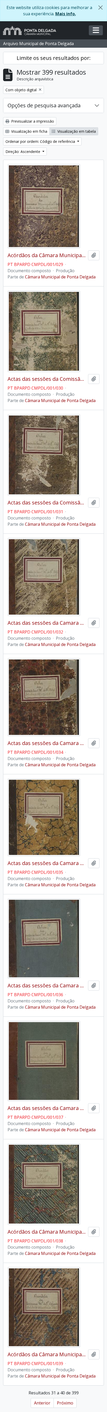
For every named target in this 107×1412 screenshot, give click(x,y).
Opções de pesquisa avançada (44, 105)
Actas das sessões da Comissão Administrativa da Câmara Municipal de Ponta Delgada (47, 379)
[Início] (31, 30)
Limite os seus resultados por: (54, 57)
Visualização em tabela (76, 131)
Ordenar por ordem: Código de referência (40, 141)
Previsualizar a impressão (32, 121)
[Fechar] (100, 7)
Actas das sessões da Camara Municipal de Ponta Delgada (47, 623)
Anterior (42, 1403)
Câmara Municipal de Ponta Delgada (60, 277)
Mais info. (65, 14)
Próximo (65, 1403)
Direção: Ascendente (23, 151)
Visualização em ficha (28, 131)
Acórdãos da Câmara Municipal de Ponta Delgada (47, 255)
